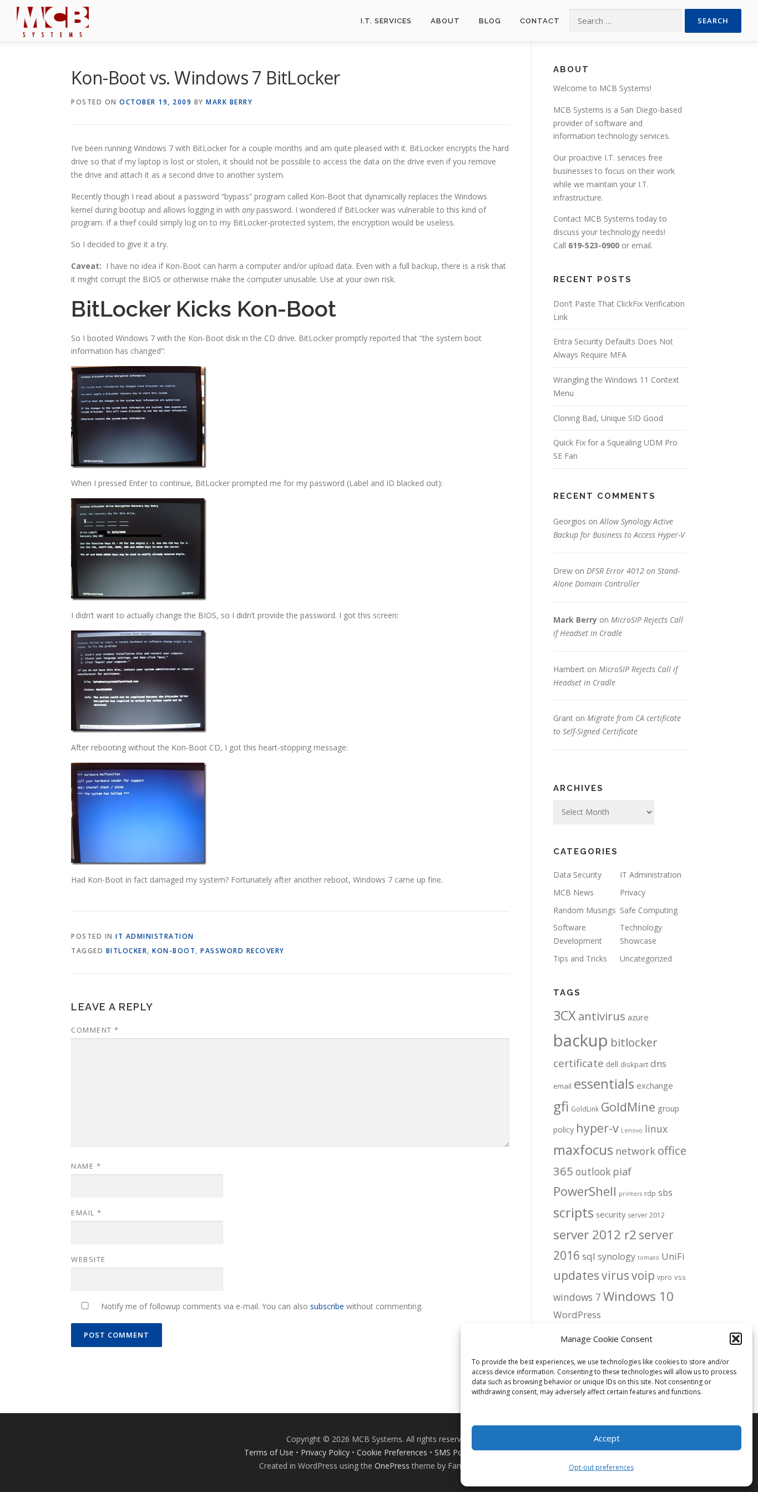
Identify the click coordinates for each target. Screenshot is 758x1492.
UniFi (673, 1256)
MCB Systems (578, 109)
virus (615, 1275)
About (445, 21)
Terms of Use (269, 1452)
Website (88, 1259)
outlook (592, 1171)
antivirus (601, 1016)
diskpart (634, 1064)
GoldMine (628, 1107)
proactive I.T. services (607, 157)
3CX (564, 1015)
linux (656, 1128)
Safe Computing (649, 910)
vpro (664, 1277)
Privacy (632, 892)
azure (638, 1017)
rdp (650, 1193)
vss (680, 1277)
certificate (578, 1063)
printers (630, 1194)
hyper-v (597, 1128)
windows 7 (577, 1297)
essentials (604, 1083)
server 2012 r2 (594, 1234)
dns (658, 1063)
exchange (654, 1085)
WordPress (577, 1314)
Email (86, 1213)
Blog (490, 21)
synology (616, 1256)
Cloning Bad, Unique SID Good (608, 418)
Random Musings (584, 910)
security (610, 1214)
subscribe (327, 1306)
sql (588, 1256)
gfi (561, 1106)
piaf (622, 1171)
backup (580, 1040)
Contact (540, 21)
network (635, 1151)
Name (86, 1166)
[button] (735, 1338)
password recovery (242, 950)
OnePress (392, 1465)
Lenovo (632, 1130)
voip (643, 1275)
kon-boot (173, 950)
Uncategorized (646, 958)
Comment (95, 1030)
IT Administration (154, 936)
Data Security (577, 874)
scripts (573, 1212)
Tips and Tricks (580, 958)
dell (612, 1064)
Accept (607, 1438)
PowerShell (584, 1191)
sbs (665, 1192)
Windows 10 (638, 1296)
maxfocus (583, 1149)
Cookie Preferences (392, 1452)
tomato (648, 1257)
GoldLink (585, 1109)
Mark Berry (229, 102)
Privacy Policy (325, 1452)
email (641, 245)
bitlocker (127, 950)
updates (576, 1275)
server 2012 (646, 1215)
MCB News (573, 892)
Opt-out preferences (601, 1467)
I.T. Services (386, 21)
